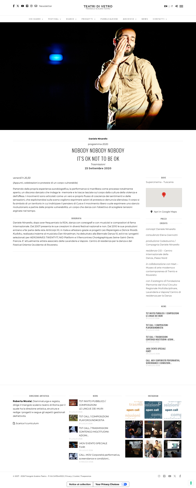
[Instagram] (31, 6)
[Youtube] (22, 6)
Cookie (76, 476)
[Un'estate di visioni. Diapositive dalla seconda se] (134, 448)
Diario (70, 19)
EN (165, 6)
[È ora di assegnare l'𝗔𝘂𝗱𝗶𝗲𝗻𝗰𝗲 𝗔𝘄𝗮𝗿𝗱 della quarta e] (153, 429)
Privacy (68, 476)
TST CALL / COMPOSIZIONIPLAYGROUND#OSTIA (157, 326)
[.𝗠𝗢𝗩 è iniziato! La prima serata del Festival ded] (172, 448)
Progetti (87, 19)
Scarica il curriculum (27, 423)
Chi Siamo (35, 19)
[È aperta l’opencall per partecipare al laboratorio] (153, 410)
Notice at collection (80, 484)
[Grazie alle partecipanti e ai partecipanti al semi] (153, 448)
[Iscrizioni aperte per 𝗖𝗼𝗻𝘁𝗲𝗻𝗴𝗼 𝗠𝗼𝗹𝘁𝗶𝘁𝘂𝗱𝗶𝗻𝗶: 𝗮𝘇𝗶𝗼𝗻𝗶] (134, 410)
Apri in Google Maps (165, 211)
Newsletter (45, 6)
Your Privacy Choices (107, 484)
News (145, 19)
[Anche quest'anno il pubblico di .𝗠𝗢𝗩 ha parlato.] (134, 429)
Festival (53, 19)
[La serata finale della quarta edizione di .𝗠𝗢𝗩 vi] (172, 429)
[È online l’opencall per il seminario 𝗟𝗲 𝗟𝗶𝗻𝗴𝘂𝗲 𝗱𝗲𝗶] (172, 410)
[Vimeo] (27, 6)
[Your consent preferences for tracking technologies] (191, 483)
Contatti (159, 19)
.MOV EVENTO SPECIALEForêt (156, 350)
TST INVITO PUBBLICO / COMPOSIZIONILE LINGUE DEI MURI (162, 314)
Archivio (128, 19)
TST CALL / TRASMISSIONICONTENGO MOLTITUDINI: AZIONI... (160, 338)
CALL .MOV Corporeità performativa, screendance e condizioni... (163, 361)
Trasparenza (86, 476)
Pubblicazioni (109, 19)
